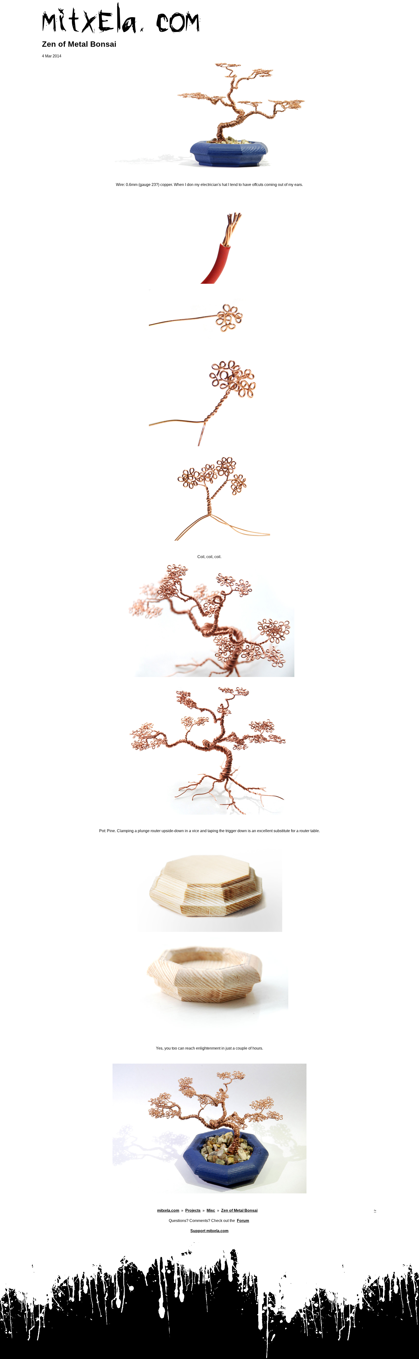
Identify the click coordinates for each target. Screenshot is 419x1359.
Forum (243, 1221)
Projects (193, 1210)
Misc (211, 1210)
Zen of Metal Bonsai (239, 1210)
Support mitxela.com (209, 1231)
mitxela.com (168, 1210)
